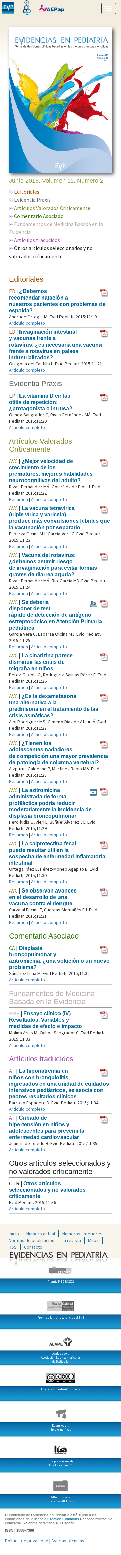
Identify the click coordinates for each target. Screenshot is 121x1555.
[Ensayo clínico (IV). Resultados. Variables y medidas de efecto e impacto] (104, 1014)
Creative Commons (63, 1519)
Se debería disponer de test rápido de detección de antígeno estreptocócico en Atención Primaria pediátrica (55, 615)
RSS (13, 1247)
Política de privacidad (26, 1541)
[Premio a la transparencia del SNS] (60, 1303)
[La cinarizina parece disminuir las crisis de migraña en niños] (104, 656)
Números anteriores (82, 1234)
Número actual (40, 1234)
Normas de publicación (31, 1240)
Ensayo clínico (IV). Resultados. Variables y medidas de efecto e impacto (45, 1020)
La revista (71, 1240)
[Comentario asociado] (93, 791)
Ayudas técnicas (67, 1541)
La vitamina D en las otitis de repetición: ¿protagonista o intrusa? (40, 402)
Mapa (93, 1240)
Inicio (14, 1234)
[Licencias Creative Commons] (60, 1375)
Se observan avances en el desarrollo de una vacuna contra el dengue (43, 897)
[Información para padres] (93, 603)
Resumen (18, 499)
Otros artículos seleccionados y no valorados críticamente (47, 1190)
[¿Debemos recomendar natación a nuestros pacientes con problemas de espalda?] (104, 292)
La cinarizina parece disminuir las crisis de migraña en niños (41, 662)
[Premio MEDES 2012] (60, 1267)
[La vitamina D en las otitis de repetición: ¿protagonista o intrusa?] (104, 397)
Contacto (33, 1247)
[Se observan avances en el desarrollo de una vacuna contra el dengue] (104, 891)
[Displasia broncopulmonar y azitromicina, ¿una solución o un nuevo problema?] (104, 949)
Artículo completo (27, 323)
